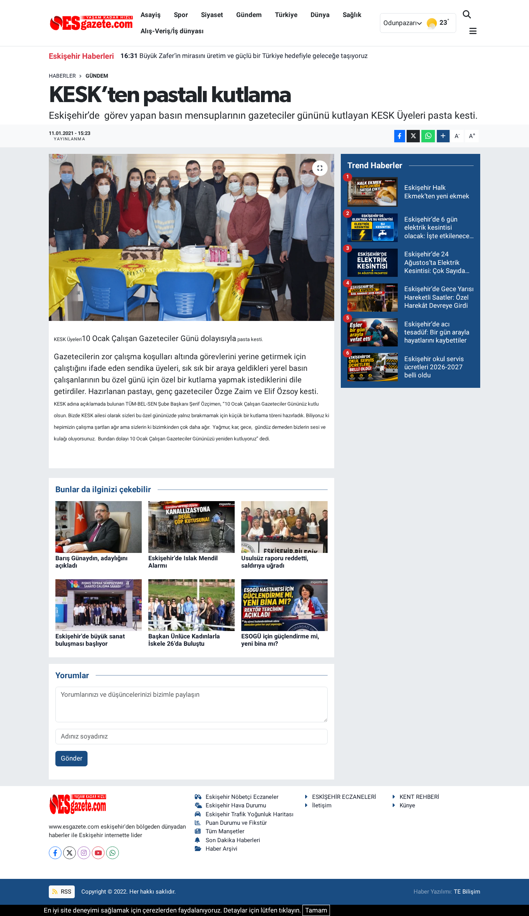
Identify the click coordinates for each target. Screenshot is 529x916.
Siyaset (212, 15)
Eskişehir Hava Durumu (236, 805)
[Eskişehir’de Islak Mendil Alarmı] (191, 526)
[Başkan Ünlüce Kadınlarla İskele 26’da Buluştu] (191, 604)
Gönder (71, 758)
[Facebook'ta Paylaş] (399, 136)
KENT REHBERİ (419, 796)
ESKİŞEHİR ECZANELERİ (344, 796)
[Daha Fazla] (443, 136)
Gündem (249, 15)
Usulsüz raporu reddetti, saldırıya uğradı (274, 561)
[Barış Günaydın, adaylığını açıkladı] (98, 526)
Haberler (62, 76)
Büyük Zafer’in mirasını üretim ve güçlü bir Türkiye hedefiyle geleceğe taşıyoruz (244, 56)
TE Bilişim (467, 891)
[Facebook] (55, 852)
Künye (407, 805)
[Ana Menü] (470, 31)
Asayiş (151, 15)
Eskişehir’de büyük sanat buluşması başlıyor (90, 640)
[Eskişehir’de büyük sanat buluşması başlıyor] (98, 604)
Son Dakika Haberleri (233, 840)
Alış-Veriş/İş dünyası (172, 31)
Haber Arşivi (221, 848)
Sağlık (352, 15)
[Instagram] (83, 852)
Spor (181, 15)
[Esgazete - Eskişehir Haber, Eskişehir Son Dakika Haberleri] (91, 22)
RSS (65, 891)
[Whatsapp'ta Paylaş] (428, 136)
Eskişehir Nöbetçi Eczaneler (242, 796)
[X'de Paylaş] (413, 136)
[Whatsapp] (112, 852)
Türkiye (286, 15)
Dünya (320, 15)
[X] (69, 852)
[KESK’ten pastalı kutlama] (191, 237)
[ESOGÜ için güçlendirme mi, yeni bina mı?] (284, 604)
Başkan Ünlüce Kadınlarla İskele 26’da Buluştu (184, 640)
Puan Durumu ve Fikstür (236, 822)
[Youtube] (98, 852)
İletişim (321, 805)
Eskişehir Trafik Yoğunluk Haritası (250, 814)
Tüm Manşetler (225, 831)
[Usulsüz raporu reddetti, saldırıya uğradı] (284, 526)
